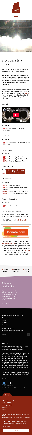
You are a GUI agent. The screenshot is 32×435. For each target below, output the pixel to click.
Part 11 (7, 206)
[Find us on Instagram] (10, 394)
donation (26, 93)
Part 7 (7, 185)
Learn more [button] (6, 426)
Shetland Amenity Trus (8, 243)
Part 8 (7, 187)
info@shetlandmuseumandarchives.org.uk (13, 330)
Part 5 (7, 161)
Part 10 (7, 193)
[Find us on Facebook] (4, 394)
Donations (27, 250)
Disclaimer (4, 407)
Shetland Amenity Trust (8, 400)
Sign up (7, 304)
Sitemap (4, 409)
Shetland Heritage (6, 402)
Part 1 (7, 128)
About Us (6, 378)
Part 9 (7, 191)
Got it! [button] (16, 430)
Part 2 (7, 143)
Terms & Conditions (7, 404)
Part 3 (7, 157)
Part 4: (7, 159)
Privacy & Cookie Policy (8, 405)
